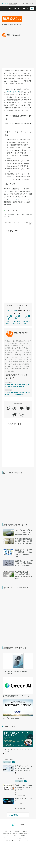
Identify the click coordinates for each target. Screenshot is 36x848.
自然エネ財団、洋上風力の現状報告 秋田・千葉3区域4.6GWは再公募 (17, 385)
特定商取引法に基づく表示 (10, 833)
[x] (15, 408)
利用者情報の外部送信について (24, 838)
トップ (8, 9)
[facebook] (8, 408)
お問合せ (21, 840)
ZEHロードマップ (13, 92)
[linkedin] (28, 408)
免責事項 (26, 831)
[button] (18, 532)
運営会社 (18, 831)
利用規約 (24, 835)
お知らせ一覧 (9, 831)
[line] (21, 408)
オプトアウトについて (8, 838)
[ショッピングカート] (23, 3)
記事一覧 (16, 9)
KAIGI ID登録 (13, 311)
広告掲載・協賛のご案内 (25, 833)
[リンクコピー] (21, 415)
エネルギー (26, 9)
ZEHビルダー (17, 199)
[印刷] (15, 415)
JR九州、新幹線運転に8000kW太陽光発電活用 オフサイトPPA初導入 (17, 393)
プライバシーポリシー (13, 835)
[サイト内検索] (32, 8)
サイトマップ (29, 840)
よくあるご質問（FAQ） (10, 840)
